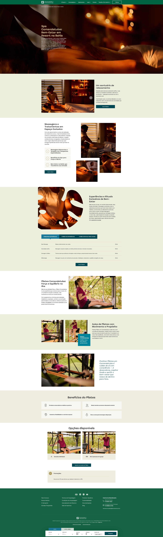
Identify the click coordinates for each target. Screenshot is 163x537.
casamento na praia (96, 220)
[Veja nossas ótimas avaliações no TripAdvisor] (76, 494)
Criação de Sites (95, 522)
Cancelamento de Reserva (69, 503)
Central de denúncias (86, 524)
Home (42, 6)
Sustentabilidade (86, 500)
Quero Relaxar (105, 106)
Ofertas (117, 2)
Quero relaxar (50, 172)
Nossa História (45, 500)
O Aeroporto (44, 503)
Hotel (55, 529)
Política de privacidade (77, 524)
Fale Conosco (45, 498)
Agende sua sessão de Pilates (81, 465)
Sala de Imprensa (66, 505)
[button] (80, 494)
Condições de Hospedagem (69, 500)
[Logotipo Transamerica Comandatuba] (47, 2)
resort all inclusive (45, 48)
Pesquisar (110, 533)
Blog (83, 505)
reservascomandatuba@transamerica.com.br (111, 508)
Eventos (94, 2)
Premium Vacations (87, 498)
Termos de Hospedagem (68, 498)
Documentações (86, 503)
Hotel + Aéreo (67, 529)
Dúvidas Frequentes (46, 505)
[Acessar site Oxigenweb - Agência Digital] (100, 522)
